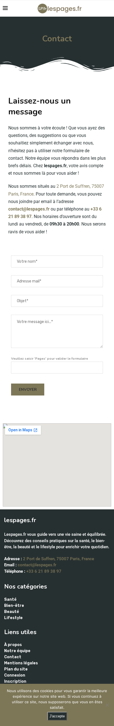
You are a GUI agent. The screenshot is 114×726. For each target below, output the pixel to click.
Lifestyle (13, 618)
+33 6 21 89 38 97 (43, 571)
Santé (10, 600)
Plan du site (16, 669)
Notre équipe (17, 651)
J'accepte (57, 716)
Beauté (11, 612)
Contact (12, 657)
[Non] (107, 705)
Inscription (15, 682)
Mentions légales (21, 663)
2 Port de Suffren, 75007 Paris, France (58, 558)
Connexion (14, 675)
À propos (13, 645)
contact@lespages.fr (29, 209)
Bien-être (14, 606)
